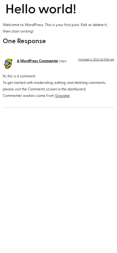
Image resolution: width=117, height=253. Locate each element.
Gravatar (62, 96)
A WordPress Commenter (37, 61)
